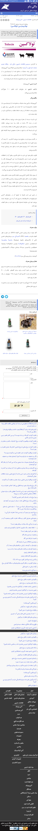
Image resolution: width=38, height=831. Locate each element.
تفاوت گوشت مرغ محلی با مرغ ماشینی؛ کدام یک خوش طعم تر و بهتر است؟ (18, 448)
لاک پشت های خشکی (30, 676)
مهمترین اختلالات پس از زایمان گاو (26, 542)
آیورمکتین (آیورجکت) (30, 603)
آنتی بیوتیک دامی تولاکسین (13, 305)
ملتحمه (26, 236)
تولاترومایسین (26, 302)
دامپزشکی (32, 706)
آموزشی (31, 698)
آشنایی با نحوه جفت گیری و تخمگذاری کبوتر (23, 628)
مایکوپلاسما (21, 244)
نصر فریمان (8, 303)
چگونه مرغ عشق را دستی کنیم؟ (27, 610)
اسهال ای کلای (32, 686)
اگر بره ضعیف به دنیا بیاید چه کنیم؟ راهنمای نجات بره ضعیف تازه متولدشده (19, 458)
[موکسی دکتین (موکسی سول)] (28, 344)
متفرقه (19, 740)
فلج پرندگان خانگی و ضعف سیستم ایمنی (25, 624)
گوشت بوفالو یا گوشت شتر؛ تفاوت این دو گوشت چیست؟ (20, 453)
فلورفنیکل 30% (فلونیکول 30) (23, 217)
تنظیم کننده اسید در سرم (29, 807)
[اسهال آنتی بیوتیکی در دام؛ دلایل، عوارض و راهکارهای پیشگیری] (28, 322)
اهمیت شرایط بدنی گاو (30, 538)
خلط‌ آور (28, 800)
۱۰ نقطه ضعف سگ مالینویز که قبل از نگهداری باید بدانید (20, 528)
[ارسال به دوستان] (4, 20)
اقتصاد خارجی (8, 698)
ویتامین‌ (29, 778)
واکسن (19, 747)
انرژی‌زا (28, 811)
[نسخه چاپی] (1, 20)
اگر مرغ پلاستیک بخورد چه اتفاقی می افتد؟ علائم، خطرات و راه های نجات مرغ (18, 487)
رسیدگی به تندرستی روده (29, 570)
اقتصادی (8, 691)
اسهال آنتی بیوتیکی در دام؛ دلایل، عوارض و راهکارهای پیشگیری (29, 332)
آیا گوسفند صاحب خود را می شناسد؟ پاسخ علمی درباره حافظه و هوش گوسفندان (18, 475)
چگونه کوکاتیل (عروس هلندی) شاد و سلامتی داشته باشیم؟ (20, 594)
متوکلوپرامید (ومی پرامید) (12, 331)
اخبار (32, 691)
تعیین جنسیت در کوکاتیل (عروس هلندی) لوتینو (23, 590)
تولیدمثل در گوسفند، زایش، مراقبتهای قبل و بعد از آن (21, 545)
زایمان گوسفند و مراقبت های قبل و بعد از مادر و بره (22, 549)
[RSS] (28, 1)
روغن (28, 818)
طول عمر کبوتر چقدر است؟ (28, 531)
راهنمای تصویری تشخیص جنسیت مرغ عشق (24, 576)
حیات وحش (31, 713)
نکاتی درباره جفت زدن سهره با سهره (26, 662)
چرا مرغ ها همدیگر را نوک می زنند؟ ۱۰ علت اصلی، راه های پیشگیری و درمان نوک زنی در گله (19, 508)
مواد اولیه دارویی (28, 767)
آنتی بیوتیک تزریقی (22, 306)
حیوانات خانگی (32, 702)
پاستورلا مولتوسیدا (7, 240)
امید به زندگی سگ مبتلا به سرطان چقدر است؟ (23, 524)
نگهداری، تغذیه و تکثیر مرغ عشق (27, 580)
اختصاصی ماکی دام (32, 709)
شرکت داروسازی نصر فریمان (30, 307)
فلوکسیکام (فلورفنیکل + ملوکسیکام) (10, 353)
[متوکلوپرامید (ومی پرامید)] (9, 322)
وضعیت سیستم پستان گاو (29, 535)
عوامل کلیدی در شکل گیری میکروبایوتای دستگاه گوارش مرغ (19, 563)
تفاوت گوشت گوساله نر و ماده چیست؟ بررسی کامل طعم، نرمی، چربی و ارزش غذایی (18, 437)
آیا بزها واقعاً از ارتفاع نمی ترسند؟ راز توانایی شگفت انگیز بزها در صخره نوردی (19, 425)
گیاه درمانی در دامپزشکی (29, 567)
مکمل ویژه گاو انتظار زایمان (28, 556)
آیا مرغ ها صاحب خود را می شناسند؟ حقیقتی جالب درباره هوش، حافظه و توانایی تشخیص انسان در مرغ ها (18, 493)
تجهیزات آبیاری (16, 759)
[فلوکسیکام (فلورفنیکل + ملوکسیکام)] (9, 344)
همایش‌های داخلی (19, 695)
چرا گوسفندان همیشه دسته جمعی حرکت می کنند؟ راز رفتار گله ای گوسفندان (18, 464)
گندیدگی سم (16, 236)
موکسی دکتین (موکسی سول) (30, 353)
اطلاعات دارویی (27, 20)
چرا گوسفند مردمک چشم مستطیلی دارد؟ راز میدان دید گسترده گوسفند (18, 469)
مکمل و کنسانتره (18, 743)
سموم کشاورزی (16, 763)
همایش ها (19, 691)
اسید (28, 775)
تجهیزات (18, 736)
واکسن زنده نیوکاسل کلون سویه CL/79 (24, 560)
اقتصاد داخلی (8, 695)
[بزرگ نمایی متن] (8, 20)
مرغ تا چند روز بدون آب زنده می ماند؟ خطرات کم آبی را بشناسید (20, 514)
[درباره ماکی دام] (37, 1)
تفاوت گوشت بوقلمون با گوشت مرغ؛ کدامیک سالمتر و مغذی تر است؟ (18, 442)
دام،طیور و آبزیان (32, 695)
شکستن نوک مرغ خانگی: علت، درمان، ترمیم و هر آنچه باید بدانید (19, 502)
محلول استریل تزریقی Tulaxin (19, 24)
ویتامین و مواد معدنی (18, 725)
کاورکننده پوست (28, 815)
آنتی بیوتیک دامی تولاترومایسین (29, 305)
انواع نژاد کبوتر (32, 621)
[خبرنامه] (26, 1)
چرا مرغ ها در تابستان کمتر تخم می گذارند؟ (24, 497)
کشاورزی (16, 755)
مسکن (29, 797)
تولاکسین (20, 302)
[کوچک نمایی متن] (6, 20)
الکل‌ (28, 771)
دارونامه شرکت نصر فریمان (23, 221)
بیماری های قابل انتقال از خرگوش (27, 617)
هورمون (19, 729)
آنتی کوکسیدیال (18, 750)
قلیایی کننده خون (28, 804)
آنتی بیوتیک (19, 20)
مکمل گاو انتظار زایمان (30, 553)
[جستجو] (31, 1)
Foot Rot (18, 256)
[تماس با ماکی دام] (34, 1)
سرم (19, 714)
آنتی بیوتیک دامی (32, 306)
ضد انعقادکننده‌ (29, 782)
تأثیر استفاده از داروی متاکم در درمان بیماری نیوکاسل (21, 666)
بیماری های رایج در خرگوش (28, 607)
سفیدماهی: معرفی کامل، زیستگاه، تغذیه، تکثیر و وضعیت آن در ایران (18, 520)
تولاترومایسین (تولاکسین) (19, 26)
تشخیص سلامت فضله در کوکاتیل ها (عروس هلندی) (21, 587)
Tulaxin (14, 302)
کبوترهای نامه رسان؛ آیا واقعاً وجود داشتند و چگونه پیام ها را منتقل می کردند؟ (19, 431)
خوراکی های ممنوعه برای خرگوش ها (26, 669)
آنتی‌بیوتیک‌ (29, 786)
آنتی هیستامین (19, 710)
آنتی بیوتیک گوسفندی (11, 306)
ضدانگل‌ (28, 789)
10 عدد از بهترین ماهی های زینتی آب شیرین (23, 614)
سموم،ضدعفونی (18, 732)
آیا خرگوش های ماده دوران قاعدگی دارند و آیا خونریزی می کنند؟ (19, 599)
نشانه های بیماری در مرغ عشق (27, 583)
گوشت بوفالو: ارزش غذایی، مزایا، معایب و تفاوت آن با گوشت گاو (19, 481)
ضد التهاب (19, 718)
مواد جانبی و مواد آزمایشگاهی (28, 793)
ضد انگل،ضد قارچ (19, 721)
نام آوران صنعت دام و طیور (30, 755)
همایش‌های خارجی (19, 698)
